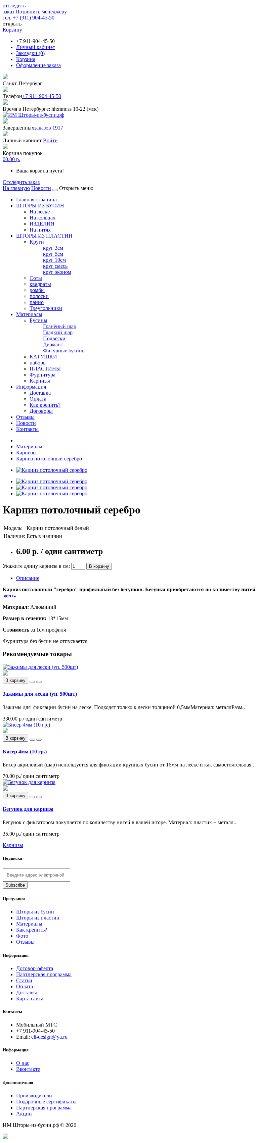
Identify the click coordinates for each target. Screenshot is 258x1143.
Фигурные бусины (64, 350)
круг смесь (55, 266)
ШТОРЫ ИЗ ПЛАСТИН (44, 236)
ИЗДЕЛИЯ (42, 224)
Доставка (40, 393)
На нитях (40, 230)
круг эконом (57, 272)
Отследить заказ (21, 182)
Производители (34, 1095)
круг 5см (53, 254)
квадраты (40, 284)
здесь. (11, 595)
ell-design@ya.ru (49, 1037)
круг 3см (53, 248)
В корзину (99, 566)
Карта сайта (29, 998)
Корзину (12, 30)
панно (37, 302)
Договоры (41, 411)
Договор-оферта (34, 968)
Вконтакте (28, 1069)
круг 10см (54, 260)
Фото (22, 936)
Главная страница (36, 199)
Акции (24, 1113)
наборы (38, 362)
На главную (16, 188)
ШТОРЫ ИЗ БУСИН (40, 205)
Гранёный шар (59, 326)
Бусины (38, 320)
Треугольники (46, 308)
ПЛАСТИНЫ (45, 368)
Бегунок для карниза (28, 809)
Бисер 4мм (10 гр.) (25, 751)
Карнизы (40, 381)
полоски (39, 296)
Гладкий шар (58, 332)
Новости (41, 188)
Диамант (53, 344)
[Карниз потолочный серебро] (51, 470)
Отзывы (25, 417)
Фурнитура (42, 375)
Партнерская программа (44, 974)
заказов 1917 (48, 128)
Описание (27, 578)
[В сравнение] (39, 682)
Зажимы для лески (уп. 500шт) (40, 694)
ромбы (37, 290)
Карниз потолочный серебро (49, 458)
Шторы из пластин (37, 918)
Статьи (24, 980)
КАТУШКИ (43, 356)
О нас (22, 1063)
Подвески (54, 338)
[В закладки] (32, 682)
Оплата (38, 399)
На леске (40, 211)
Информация (31, 387)
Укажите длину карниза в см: (37, 566)
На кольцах (42, 217)
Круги (37, 242)
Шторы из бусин (35, 911)
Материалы (29, 314)
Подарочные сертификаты (46, 1101)
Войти (50, 140)
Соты (36, 278)
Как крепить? (45, 405)
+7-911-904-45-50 (41, 96)
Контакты (27, 429)
